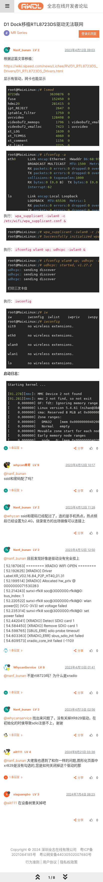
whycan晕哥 (26, 465)
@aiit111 (10, 803)
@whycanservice (18, 718)
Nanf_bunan (26, 50)
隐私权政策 (69, 862)
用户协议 (50, 862)
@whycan (12, 516)
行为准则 (33, 862)
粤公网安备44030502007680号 (66, 854)
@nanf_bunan (15, 473)
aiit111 (22, 752)
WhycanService (29, 667)
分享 (80, 448)
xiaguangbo (26, 794)
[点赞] (90, 448)
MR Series (19, 32)
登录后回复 (89, 34)
